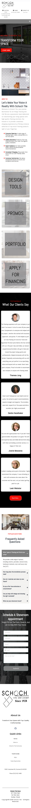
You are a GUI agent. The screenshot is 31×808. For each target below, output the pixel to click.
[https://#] (15, 699)
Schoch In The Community (15, 746)
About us (15, 742)
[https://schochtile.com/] (15, 5)
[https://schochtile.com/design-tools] (15, 183)
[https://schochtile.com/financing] (15, 274)
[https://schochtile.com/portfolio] (15, 244)
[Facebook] (15, 728)
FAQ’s (15, 757)
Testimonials (15, 754)
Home (15, 739)
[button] (29, 21)
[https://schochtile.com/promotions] (15, 213)
